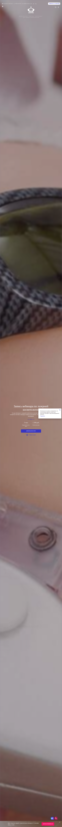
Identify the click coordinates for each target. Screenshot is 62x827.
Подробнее (42, 416)
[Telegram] (34, 3)
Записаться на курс (31, 430)
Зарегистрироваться (48, 823)
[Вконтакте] (36, 3)
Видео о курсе (32, 434)
